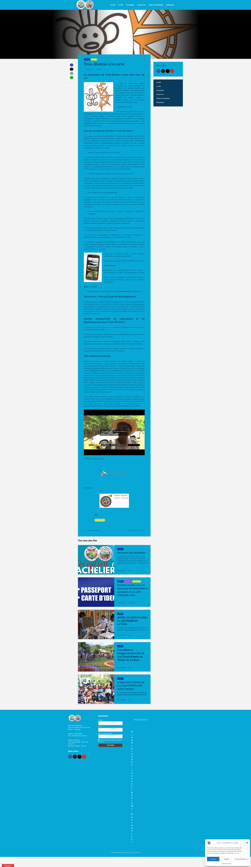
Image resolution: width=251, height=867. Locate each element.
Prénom (100, 720)
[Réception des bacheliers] (96, 559)
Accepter (213, 859)
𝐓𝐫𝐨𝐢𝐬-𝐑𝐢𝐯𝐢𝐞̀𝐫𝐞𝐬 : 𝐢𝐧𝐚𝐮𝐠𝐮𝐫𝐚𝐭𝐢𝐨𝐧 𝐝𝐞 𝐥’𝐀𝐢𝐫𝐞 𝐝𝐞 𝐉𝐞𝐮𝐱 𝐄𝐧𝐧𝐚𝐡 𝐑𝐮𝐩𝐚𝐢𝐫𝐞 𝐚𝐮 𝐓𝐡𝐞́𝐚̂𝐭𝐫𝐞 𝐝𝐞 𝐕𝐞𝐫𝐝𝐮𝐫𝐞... (130, 655)
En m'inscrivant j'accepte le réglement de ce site (110, 740)
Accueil (112, 5)
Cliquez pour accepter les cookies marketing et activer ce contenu (114, 432)
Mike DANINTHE (121, 570)
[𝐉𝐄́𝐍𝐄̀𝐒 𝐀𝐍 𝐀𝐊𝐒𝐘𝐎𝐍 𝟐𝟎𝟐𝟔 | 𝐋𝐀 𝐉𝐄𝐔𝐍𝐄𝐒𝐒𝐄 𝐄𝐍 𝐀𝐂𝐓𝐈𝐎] (96, 624)
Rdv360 (145, 720)
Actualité (128, 581)
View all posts (100, 520)
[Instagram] (168, 71)
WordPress (137, 852)
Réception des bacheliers (131, 553)
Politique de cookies (226, 863)
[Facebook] (158, 71)
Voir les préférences (241, 859)
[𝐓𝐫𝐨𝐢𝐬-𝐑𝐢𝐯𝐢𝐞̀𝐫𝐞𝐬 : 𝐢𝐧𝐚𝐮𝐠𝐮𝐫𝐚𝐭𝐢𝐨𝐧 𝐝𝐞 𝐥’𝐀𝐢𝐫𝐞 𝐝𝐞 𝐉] (96, 657)
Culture (94, 59)
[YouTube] (172, 71)
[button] (247, 843)
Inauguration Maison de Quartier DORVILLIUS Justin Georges (130, 685)
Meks (127, 852)
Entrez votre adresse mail (105, 733)
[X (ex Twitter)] (163, 71)
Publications (136, 581)
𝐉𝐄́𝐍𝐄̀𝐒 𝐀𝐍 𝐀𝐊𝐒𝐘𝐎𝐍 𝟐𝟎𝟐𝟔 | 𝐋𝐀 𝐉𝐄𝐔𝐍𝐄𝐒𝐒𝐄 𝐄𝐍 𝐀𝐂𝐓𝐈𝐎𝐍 (132, 621)
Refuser (226, 859)
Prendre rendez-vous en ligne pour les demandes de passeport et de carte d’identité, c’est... (132, 590)
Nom (99, 726)
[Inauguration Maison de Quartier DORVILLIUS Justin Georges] (96, 689)
